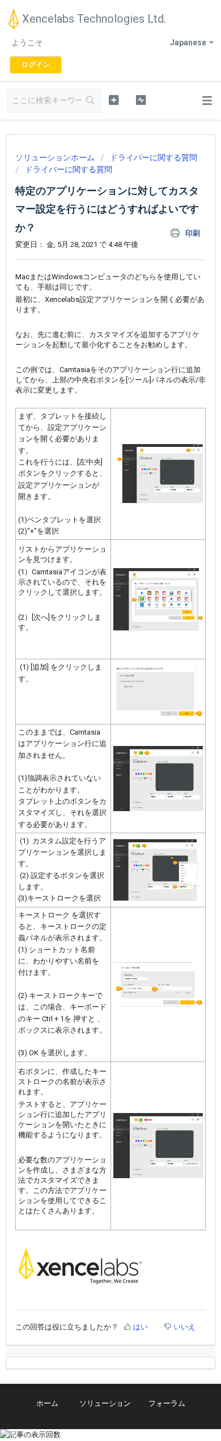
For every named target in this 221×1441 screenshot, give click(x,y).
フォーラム (166, 1403)
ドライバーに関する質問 (153, 157)
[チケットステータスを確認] (140, 99)
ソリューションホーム (55, 157)
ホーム (47, 1403)
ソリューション (105, 1403)
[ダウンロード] (89, 729)
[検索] (91, 100)
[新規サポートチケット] (113, 99)
